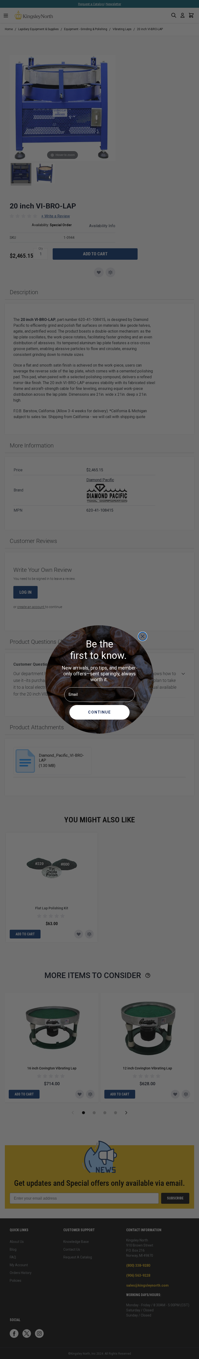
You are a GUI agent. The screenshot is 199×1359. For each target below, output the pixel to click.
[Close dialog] (142, 636)
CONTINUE (99, 712)
